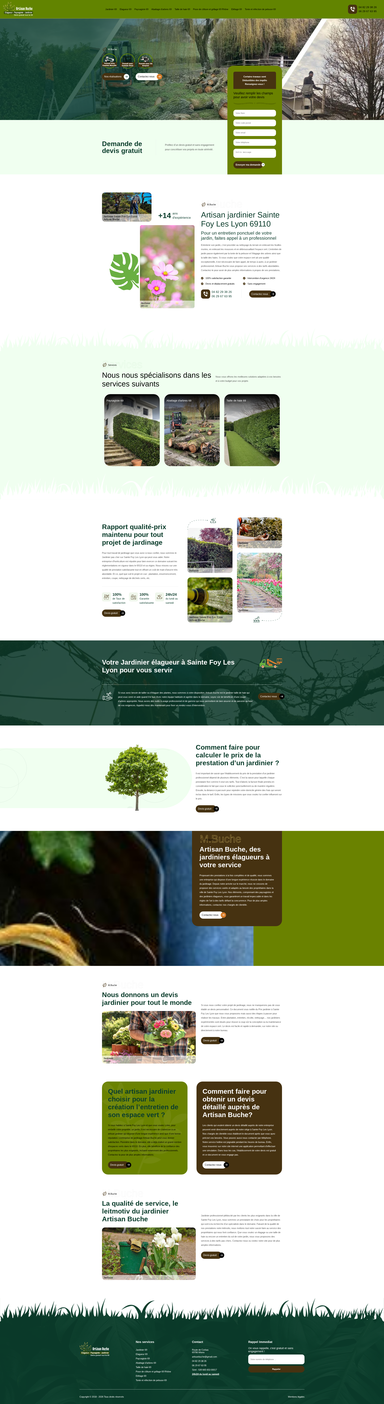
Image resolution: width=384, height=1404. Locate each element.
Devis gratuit (111, 613)
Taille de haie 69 (182, 9)
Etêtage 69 (236, 9)
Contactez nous (146, 76)
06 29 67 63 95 (368, 11)
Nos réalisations (113, 76)
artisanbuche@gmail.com (204, 1356)
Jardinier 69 (111, 9)
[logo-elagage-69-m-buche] (18, 9)
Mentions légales (296, 1396)
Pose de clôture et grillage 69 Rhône (210, 9)
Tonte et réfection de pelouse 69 (260, 9)
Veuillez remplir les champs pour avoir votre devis (253, 95)
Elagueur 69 (125, 9)
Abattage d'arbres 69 (161, 9)
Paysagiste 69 (141, 9)
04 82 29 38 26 (368, 7)
